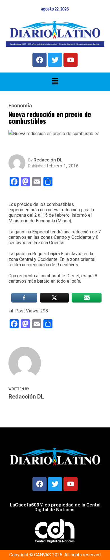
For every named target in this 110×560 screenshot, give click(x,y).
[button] (55, 81)
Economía (20, 105)
